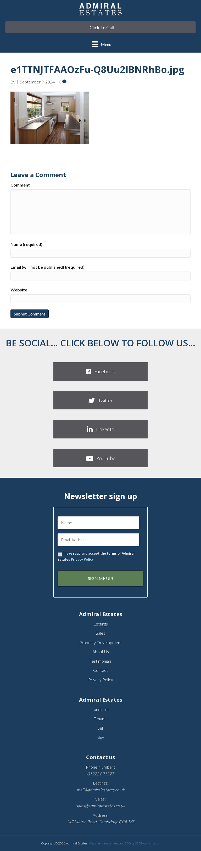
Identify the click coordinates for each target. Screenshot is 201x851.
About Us (100, 651)
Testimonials (100, 660)
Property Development (100, 642)
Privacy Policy (82, 559)
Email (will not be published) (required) (47, 266)
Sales (100, 632)
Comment (20, 184)
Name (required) (26, 244)
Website (18, 289)
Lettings (100, 623)
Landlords (100, 709)
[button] (100, 371)
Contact (100, 670)
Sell (100, 727)
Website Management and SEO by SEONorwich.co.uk (124, 843)
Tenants (101, 718)
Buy (100, 737)
